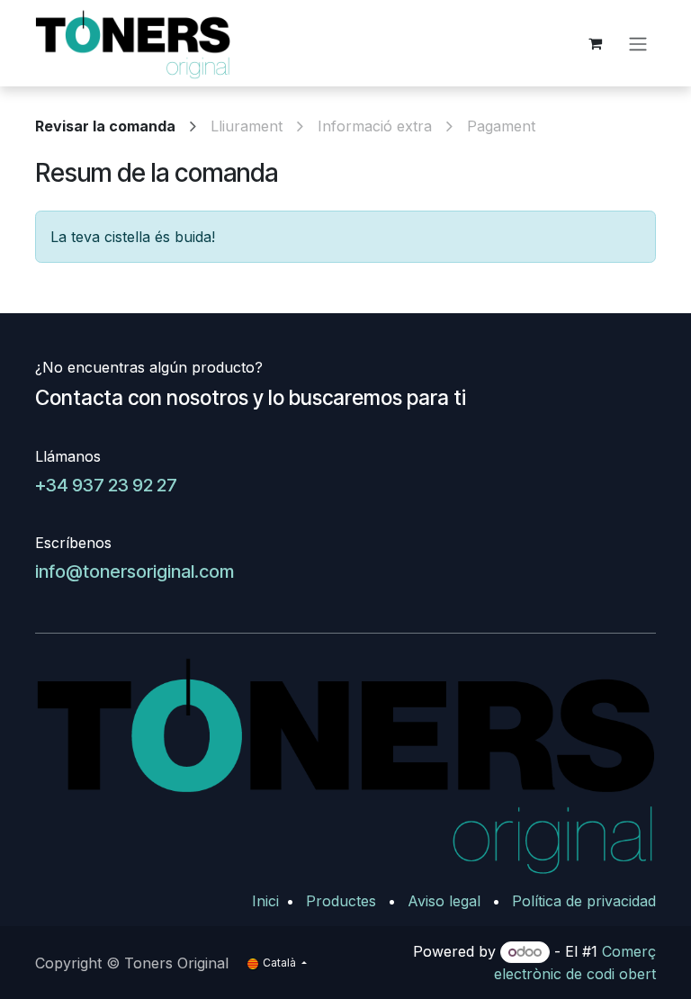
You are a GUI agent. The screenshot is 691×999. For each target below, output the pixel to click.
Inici (265, 901)
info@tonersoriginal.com (134, 571)
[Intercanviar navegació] (638, 43)
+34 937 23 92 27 (106, 485)
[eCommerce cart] (595, 43)
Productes (341, 901)
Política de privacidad (584, 901)
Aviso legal (444, 901)
